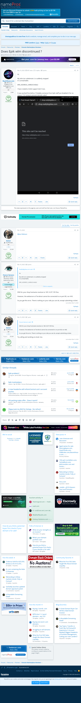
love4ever (70, 442)
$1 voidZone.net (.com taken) (42, 510)
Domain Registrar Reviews (29, 375)
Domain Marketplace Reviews (29, 384)
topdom (10, 384)
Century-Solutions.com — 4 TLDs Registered (42, 519)
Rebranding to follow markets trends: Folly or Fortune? (67, 474)
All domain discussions (26, 30)
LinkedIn (18, 438)
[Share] (75, 70)
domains (41, 402)
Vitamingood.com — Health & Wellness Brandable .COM (42, 502)
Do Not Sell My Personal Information (51, 671)
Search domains (72, 21)
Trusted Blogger (8, 284)
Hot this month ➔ (36, 605)
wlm (28, 55)
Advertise (26, 671)
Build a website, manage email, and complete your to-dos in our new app (40, 36)
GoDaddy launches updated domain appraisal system (15, 588)
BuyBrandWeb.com (13, 393)
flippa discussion (12, 413)
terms (64, 679)
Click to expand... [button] (48, 286)
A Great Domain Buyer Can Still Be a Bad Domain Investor (68, 611)
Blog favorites (61, 605)
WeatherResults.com (40, 515)
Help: (42, 43)
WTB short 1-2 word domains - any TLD (39, 615)
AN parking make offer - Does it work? (22, 400)
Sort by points (74, 225)
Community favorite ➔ (64, 557)
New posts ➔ (61, 434)
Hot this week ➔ (9, 557)
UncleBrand (70, 390)
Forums (5, 26)
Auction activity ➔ (36, 497)
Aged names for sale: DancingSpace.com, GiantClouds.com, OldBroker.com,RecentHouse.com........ (68, 450)
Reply (76, 197)
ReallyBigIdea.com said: (26, 269)
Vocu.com (62, 482)
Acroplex (68, 638)
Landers (46, 26)
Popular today (5, 30)
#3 (77, 264)
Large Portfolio (8, 287)
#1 (77, 70)
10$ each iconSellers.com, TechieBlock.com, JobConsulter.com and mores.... (68, 463)
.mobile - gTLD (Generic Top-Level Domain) (67, 488)
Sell (38, 26)
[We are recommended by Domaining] (5, 675)
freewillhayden (70, 478)
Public (47, 43)
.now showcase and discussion (66, 439)
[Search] (77, 26)
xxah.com (36, 506)
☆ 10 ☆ (8, 247)
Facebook (9, 438)
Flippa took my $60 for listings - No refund (24, 409)
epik (25, 55)
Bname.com (70, 383)
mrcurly (68, 491)
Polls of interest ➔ (36, 526)
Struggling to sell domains (41, 630)
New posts (14, 30)
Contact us (19, 671)
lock (73, 401)
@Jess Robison (22, 234)
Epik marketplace (15, 382)
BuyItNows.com (7, 55)
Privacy (70, 671)
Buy (31, 26)
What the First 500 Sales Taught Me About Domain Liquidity (68, 564)
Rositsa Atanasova (13, 411)
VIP (8, 90)
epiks (42, 384)
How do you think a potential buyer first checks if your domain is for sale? (13, 528)
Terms (65, 671)
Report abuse (35, 671)
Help (75, 671)
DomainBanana (72, 622)
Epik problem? (13, 373)
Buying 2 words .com (40, 609)
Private (53, 43)
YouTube (11, 440)
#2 (77, 230)
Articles (17, 440)
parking (10, 404)
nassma (66, 456)
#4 (77, 317)
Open (37, 43)
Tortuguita (11, 375)
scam (38, 375)
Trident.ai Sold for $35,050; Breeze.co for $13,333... (15, 563)
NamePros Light (13, 667)
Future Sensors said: (25, 322)
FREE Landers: (30, 43)
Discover (14, 26)
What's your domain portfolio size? (39, 539)
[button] (18, 26)
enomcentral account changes (28, 395)
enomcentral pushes (14, 395)
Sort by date (65, 225)
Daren (67, 484)
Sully (67, 568)
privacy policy (58, 679)
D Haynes (71, 410)
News (23, 26)
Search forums (39, 30)
